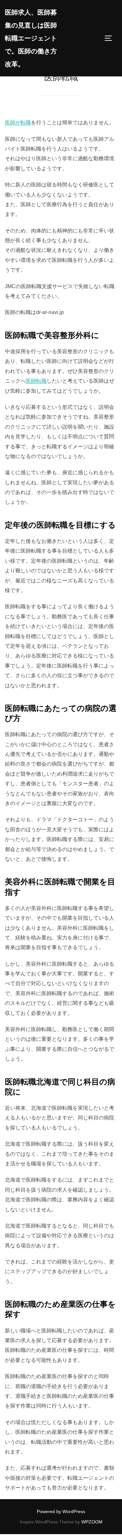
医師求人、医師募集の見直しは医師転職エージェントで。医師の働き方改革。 (31, 38)
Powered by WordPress (61, 1511)
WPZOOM (91, 1521)
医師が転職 (18, 122)
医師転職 (36, 381)
